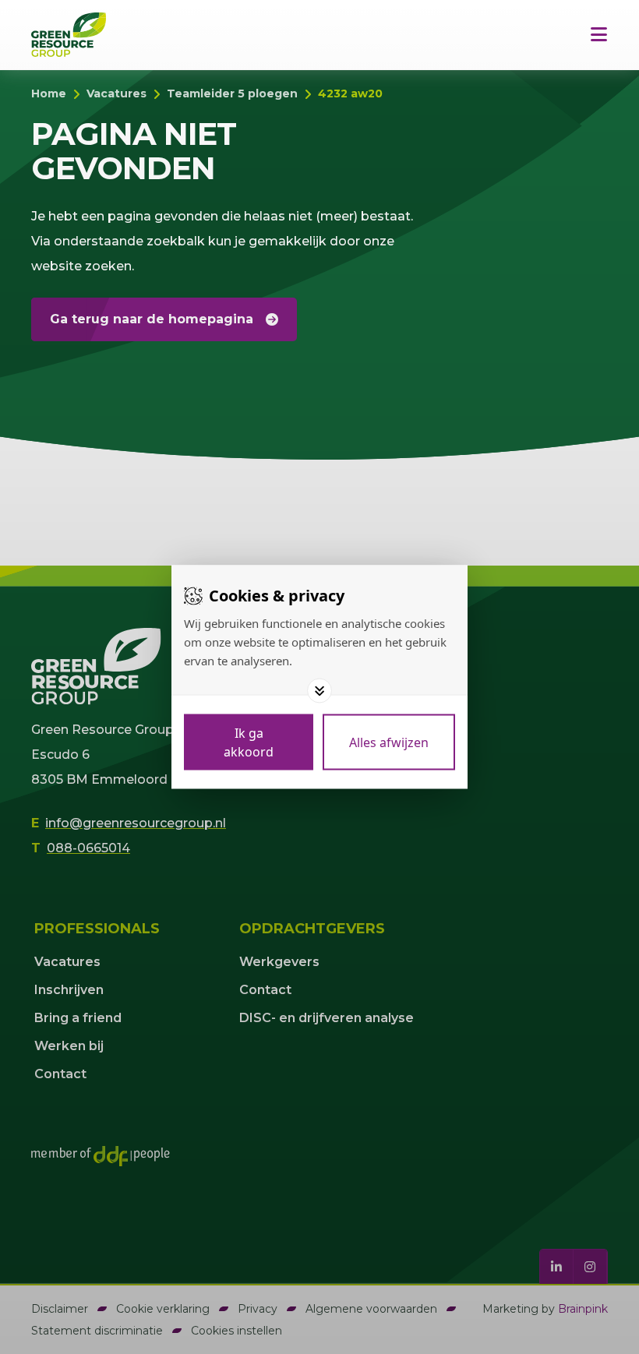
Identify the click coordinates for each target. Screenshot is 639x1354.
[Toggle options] (319, 691)
